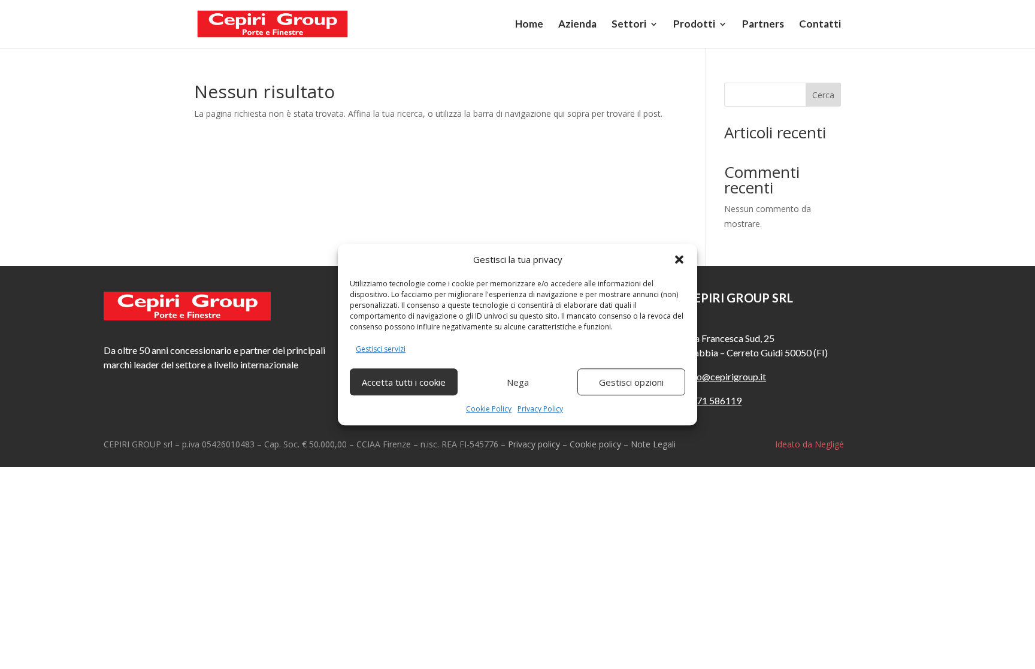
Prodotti (694, 25)
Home (529, 25)
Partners (763, 25)
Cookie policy (595, 444)
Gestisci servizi (380, 349)
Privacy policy (534, 444)
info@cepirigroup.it (726, 376)
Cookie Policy (489, 409)
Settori (629, 25)
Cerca (823, 95)
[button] (679, 260)
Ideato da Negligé (809, 444)
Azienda (577, 25)
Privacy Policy (540, 409)
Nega (518, 382)
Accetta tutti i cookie (404, 382)
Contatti (820, 25)
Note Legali (653, 444)
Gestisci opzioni (631, 382)
